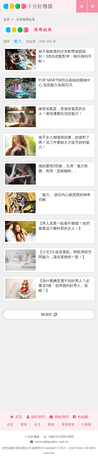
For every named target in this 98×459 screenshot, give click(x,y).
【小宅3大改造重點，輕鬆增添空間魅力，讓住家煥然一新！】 (65, 254)
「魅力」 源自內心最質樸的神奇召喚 (64, 197)
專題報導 (68, 424)
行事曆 (86, 424)
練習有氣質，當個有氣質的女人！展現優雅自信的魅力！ (62, 111)
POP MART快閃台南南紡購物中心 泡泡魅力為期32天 (64, 82)
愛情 (24, 424)
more (46, 315)
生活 (37, 424)
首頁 (6, 19)
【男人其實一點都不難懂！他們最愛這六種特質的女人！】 (64, 225)
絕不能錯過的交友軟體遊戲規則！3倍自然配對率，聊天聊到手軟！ (65, 56)
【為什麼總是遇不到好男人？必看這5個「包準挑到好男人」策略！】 (64, 286)
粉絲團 (83, 417)
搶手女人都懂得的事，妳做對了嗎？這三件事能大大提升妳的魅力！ (64, 142)
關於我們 (38, 417)
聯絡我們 (61, 417)
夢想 (51, 424)
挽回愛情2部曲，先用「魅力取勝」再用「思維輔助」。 (63, 168)
